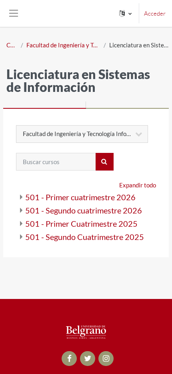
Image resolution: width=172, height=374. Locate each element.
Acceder (155, 13)
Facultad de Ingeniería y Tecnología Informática (63, 45)
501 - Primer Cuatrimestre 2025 (81, 223)
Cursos (12, 45)
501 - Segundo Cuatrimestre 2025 (84, 237)
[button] (125, 13)
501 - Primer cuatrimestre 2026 (80, 197)
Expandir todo (137, 185)
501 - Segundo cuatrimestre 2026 (83, 210)
